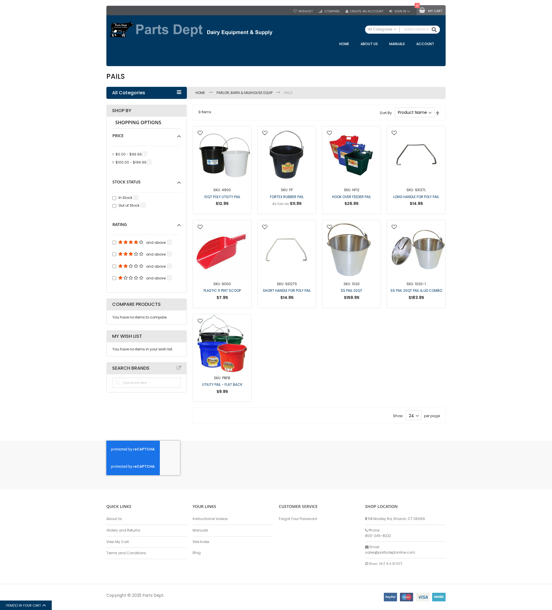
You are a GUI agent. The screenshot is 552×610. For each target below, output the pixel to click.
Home (200, 92)
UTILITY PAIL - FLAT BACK (222, 384)
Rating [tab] (119, 224)
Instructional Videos (210, 518)
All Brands (179, 368)
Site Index (201, 541)
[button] (200, 133)
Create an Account (367, 11)
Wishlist (305, 11)
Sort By (386, 112)
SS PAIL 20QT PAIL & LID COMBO (416, 290)
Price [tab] (118, 135)
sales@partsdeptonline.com (390, 552)
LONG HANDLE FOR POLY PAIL (416, 196)
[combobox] (402, 30)
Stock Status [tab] (126, 182)
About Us (114, 518)
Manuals (200, 530)
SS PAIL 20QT (351, 290)
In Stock (127, 197)
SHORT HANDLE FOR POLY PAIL (287, 290)
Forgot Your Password (298, 518)
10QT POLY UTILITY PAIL (222, 196)
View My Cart (117, 541)
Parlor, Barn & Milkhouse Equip (244, 92)
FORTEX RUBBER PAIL (287, 196)
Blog (197, 552)
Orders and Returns (123, 530)
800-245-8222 (378, 535)
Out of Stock (131, 205)
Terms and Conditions (126, 552)
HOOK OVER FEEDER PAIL (351, 196)
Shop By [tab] (121, 111)
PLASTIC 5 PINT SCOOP (222, 290)
